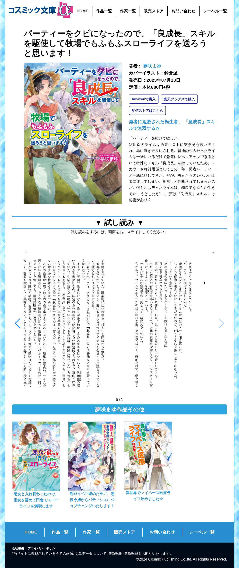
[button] (17, 323)
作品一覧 (104, 11)
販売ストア (154, 11)
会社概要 (18, 548)
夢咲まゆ (152, 65)
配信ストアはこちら (147, 110)
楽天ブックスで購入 (179, 99)
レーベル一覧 (215, 11)
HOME (82, 11)
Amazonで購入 (144, 99)
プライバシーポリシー (43, 548)
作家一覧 (128, 11)
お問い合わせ (183, 11)
